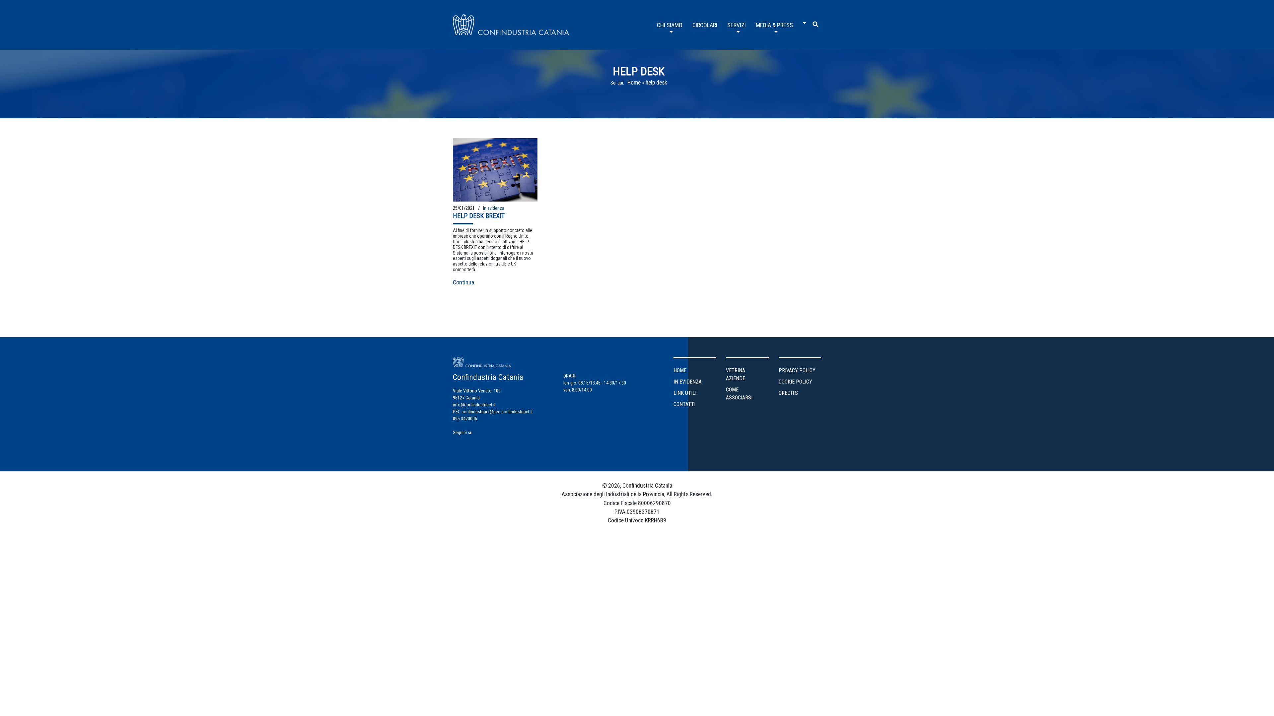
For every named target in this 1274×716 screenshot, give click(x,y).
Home (634, 82)
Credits (788, 393)
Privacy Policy (797, 370)
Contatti (684, 404)
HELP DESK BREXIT (479, 216)
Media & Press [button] (774, 25)
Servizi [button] (736, 25)
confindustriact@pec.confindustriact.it (497, 411)
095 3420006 (465, 418)
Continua (463, 282)
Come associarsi (739, 394)
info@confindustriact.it (474, 404)
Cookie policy (795, 382)
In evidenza (493, 208)
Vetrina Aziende (735, 374)
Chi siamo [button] (669, 25)
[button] (803, 20)
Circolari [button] (704, 25)
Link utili (684, 393)
